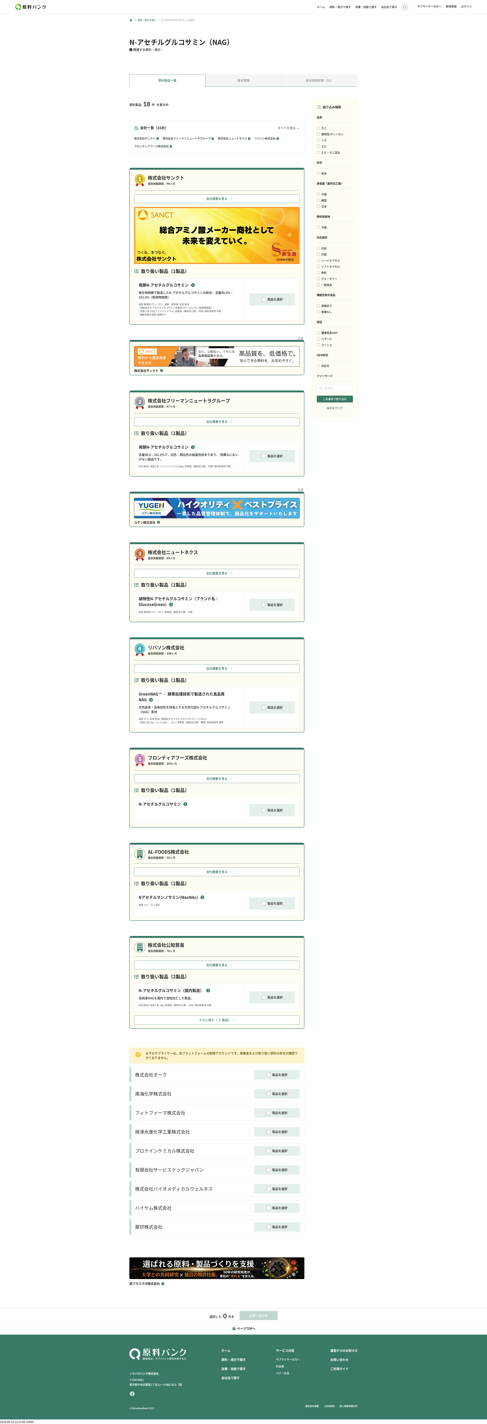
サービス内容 (285, 1350)
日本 (324, 206)
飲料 (324, 272)
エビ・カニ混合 (330, 152)
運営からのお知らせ (344, 1350)
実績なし (326, 312)
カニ (324, 128)
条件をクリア (335, 408)
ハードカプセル (330, 260)
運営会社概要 (312, 1406)
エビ (324, 146)
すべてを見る (287, 128)
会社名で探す (389, 7)
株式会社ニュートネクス (232, 138)
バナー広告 (282, 1373)
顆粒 (324, 248)
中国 (324, 194)
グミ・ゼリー (329, 278)
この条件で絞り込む (335, 399)
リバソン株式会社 (265, 138)
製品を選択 (275, 299)
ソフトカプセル (330, 266)
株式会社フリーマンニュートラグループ (187, 138)
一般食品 (326, 285)
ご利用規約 (329, 1406)
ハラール (326, 339)
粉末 (324, 173)
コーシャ (326, 345)
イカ (324, 140)
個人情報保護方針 (348, 1406)
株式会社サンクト (144, 138)
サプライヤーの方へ (429, 6)
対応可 (325, 366)
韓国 (324, 200)
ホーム (321, 7)
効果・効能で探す (366, 7)
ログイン (466, 6)
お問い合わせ (339, 1359)
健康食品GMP (329, 333)
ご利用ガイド (339, 1368)
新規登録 (451, 6)
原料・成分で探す (340, 7)
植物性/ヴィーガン (332, 134)
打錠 (324, 254)
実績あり (326, 306)
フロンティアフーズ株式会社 (151, 146)
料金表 (280, 1366)
